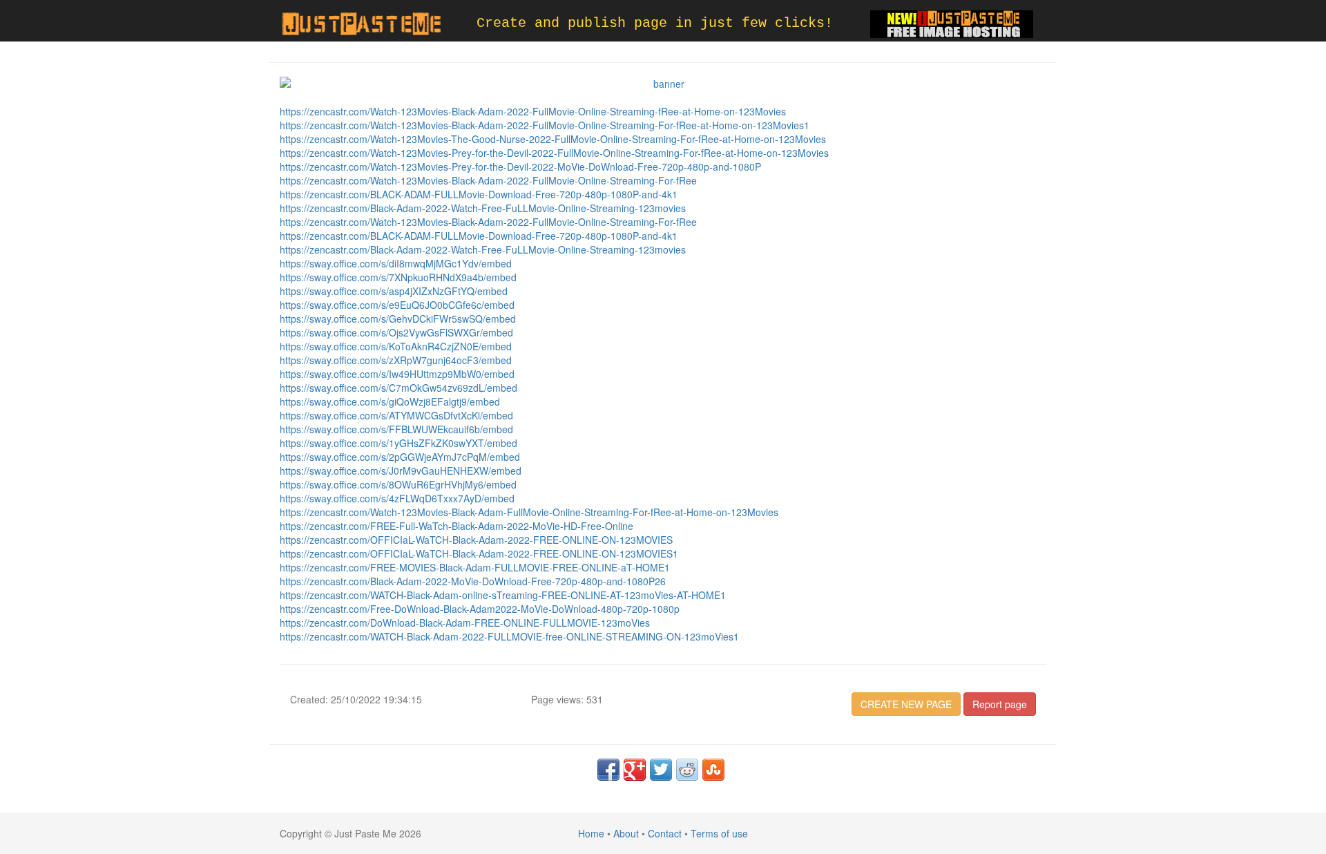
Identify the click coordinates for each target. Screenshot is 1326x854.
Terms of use (719, 833)
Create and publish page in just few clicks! (655, 23)
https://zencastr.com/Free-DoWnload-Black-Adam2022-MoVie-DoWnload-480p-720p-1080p (480, 609)
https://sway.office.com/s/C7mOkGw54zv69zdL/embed (398, 388)
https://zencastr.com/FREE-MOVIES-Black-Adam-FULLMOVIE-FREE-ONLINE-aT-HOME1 (475, 567)
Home (591, 833)
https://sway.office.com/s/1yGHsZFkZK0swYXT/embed (398, 443)
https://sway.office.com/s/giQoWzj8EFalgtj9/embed (390, 401)
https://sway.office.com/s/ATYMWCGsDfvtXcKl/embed (396, 415)
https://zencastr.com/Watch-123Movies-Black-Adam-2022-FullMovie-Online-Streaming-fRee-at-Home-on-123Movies (533, 111)
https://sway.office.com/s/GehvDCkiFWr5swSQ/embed (398, 318)
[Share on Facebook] (608, 770)
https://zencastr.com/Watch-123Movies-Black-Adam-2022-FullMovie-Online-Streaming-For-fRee (488, 180)
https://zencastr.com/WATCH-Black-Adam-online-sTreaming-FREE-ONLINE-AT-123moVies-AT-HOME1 (503, 595)
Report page (999, 704)
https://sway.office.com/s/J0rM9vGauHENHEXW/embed (400, 470)
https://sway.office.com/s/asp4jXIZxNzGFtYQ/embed (394, 291)
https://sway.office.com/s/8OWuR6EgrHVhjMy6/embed (398, 484)
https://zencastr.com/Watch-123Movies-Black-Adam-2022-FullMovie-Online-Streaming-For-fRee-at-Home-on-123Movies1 (544, 125)
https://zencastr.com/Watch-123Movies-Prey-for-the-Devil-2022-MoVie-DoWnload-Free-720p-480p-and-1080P (520, 166)
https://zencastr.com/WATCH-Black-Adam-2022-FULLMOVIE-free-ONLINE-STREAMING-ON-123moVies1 (509, 636)
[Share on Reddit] (687, 770)
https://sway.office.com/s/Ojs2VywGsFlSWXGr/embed (396, 332)
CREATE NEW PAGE (906, 704)
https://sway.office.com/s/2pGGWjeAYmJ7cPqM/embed (400, 457)
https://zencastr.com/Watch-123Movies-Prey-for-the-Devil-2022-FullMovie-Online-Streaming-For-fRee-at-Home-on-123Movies (554, 153)
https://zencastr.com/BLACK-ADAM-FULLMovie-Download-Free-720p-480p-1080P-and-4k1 (479, 194)
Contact (665, 833)
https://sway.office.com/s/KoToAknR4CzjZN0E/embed (396, 346)
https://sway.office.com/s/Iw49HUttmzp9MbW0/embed (397, 374)
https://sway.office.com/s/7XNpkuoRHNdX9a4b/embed (398, 277)
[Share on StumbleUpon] (713, 770)
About (626, 833)
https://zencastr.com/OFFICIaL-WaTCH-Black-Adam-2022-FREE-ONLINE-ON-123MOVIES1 (479, 553)
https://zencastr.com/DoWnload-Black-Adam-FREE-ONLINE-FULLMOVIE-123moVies (465, 622)
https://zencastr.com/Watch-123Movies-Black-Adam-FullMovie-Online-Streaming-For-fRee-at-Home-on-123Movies (529, 512)
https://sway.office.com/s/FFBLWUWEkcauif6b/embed (396, 429)
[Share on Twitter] (661, 770)
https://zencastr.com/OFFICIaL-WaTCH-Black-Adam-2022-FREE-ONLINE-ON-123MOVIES (476, 540)
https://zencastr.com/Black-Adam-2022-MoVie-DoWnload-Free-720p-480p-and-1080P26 (473, 581)
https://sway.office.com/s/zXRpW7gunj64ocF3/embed (396, 360)
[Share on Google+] (635, 770)
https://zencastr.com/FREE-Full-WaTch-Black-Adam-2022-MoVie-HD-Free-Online (456, 526)
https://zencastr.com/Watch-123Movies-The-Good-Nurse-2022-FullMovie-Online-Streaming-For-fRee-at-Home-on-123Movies (553, 139)
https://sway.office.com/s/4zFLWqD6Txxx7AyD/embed (397, 498)
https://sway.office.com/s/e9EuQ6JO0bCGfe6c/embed (397, 305)
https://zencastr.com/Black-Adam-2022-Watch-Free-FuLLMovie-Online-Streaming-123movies (483, 208)
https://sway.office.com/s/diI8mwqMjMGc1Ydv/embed (396, 263)
